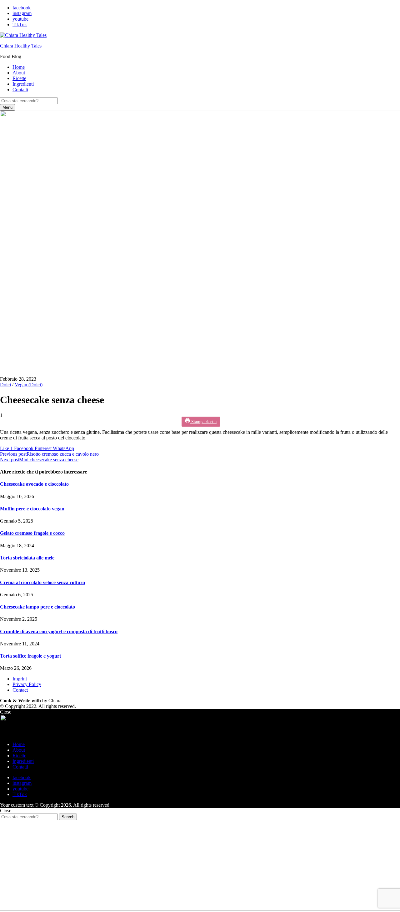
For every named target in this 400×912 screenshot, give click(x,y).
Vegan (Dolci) (28, 384)
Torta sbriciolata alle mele (27, 557)
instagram (22, 13)
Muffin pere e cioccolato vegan (32, 508)
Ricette (19, 78)
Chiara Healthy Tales (21, 45)
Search (68, 816)
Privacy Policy (26, 684)
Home (18, 67)
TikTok (19, 24)
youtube (20, 19)
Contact (20, 690)
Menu (7, 107)
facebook (21, 7)
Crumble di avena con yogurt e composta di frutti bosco (59, 631)
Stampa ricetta (203, 421)
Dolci (5, 384)
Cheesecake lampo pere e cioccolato (37, 606)
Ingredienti (23, 84)
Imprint (19, 678)
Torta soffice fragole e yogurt (30, 656)
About (18, 72)
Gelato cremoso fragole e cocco (32, 533)
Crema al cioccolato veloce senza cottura (42, 582)
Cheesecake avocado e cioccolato (34, 484)
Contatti (20, 89)
